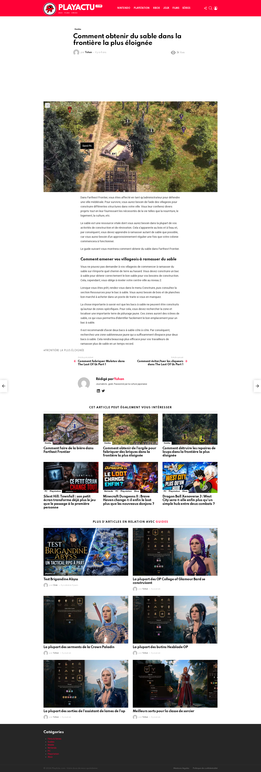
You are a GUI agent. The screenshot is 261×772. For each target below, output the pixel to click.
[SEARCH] (210, 8)
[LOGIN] (216, 8)
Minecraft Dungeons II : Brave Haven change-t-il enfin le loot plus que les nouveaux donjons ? (128, 500)
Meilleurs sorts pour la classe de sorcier (163, 711)
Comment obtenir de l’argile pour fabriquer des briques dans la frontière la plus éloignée (129, 452)
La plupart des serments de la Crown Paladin (79, 647)
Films (175, 8)
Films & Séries (54, 739)
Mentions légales (181, 768)
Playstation (142, 8)
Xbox (156, 8)
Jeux (166, 8)
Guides (48, 443)
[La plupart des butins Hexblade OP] (175, 620)
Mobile (51, 745)
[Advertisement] (130, 79)
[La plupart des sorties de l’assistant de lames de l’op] (86, 684)
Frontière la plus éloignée (64, 350)
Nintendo (123, 8)
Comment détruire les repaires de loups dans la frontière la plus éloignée (189, 452)
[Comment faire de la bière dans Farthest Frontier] (71, 429)
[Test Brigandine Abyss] (86, 552)
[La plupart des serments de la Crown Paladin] (86, 620)
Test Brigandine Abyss (61, 579)
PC (46, 491)
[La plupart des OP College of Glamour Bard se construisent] (175, 552)
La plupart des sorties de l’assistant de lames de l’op (84, 711)
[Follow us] (205, 8)
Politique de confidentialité (205, 768)
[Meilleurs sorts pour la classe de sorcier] (175, 684)
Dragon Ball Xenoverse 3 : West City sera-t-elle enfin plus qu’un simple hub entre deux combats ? (189, 500)
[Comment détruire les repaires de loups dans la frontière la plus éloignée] (190, 429)
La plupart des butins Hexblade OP (160, 647)
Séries (186, 8)
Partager (47, 105)
